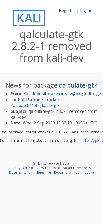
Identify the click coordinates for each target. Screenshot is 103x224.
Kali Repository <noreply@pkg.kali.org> (62, 94)
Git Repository (60, 172)
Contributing (84, 172)
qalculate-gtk (78, 85)
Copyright (19, 168)
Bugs (40, 172)
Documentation (20, 172)
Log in (86, 10)
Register (67, 10)
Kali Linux (39, 163)
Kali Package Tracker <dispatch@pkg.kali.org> (35, 102)
